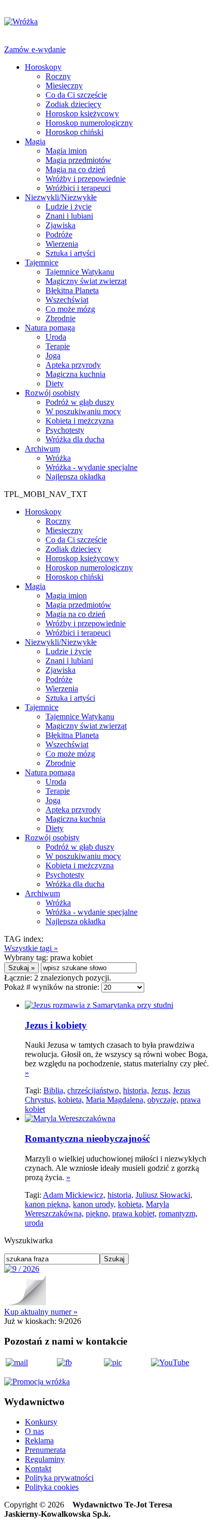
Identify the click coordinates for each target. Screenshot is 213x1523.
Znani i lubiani (69, 216)
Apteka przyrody (73, 364)
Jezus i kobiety (56, 1025)
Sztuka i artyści (70, 253)
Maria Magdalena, (115, 1099)
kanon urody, (94, 1204)
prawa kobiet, (134, 1213)
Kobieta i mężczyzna (79, 420)
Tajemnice (41, 262)
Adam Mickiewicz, (74, 1194)
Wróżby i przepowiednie (85, 178)
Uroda (55, 337)
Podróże (58, 234)
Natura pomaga (50, 327)
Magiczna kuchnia (75, 374)
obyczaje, (162, 1099)
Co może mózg (70, 309)
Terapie (57, 346)
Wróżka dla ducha (74, 439)
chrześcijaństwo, (94, 1090)
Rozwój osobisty (52, 392)
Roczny (58, 76)
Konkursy (41, 1422)
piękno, (98, 1213)
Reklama (39, 1440)
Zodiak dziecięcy (73, 104)
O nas (34, 1431)
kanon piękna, (48, 1204)
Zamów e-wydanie (35, 49)
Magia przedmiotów (78, 160)
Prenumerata (45, 1449)
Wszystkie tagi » (31, 948)
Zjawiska (60, 225)
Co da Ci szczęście (76, 95)
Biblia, (54, 1090)
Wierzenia (61, 243)
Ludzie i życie (68, 206)
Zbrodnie (60, 318)
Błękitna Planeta (72, 290)
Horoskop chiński (74, 132)
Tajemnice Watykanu (79, 271)
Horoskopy (43, 67)
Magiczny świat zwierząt (86, 281)
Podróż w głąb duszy (79, 402)
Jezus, (161, 1090)
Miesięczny (64, 85)
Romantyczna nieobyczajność (87, 1138)
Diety (54, 383)
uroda (34, 1222)
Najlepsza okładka (75, 476)
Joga (52, 355)
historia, (136, 1090)
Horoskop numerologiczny (89, 122)
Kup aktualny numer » (41, 1311)
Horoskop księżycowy (82, 113)
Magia (35, 141)
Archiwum (42, 448)
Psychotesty (64, 430)
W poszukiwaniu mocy (83, 411)
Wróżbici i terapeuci (78, 188)
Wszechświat (66, 299)
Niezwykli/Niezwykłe (61, 197)
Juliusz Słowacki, (163, 1194)
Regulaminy (45, 1459)
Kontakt (38, 1468)
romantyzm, (178, 1213)
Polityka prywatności (59, 1477)
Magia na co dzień (75, 169)
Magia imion (66, 150)
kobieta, (71, 1099)
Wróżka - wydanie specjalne (91, 467)
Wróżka (58, 458)
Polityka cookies (52, 1487)
